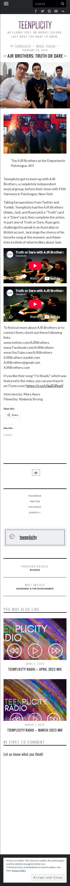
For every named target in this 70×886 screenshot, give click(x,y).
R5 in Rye (35, 567)
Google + (35, 512)
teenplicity (23, 46)
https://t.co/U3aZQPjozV (44, 386)
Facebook (35, 496)
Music (40, 46)
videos (50, 46)
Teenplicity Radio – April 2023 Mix (35, 669)
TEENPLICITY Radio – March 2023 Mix (35, 730)
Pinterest (35, 507)
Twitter (35, 501)
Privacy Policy (19, 870)
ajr (36, 472)
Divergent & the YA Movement (35, 586)
